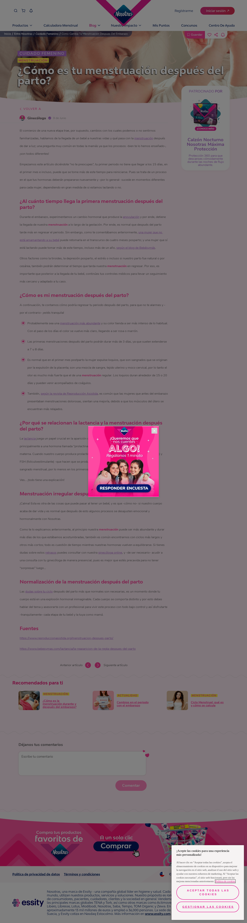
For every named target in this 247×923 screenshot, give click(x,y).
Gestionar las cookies (208, 906)
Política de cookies (225, 881)
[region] (208, 882)
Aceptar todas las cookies (208, 892)
